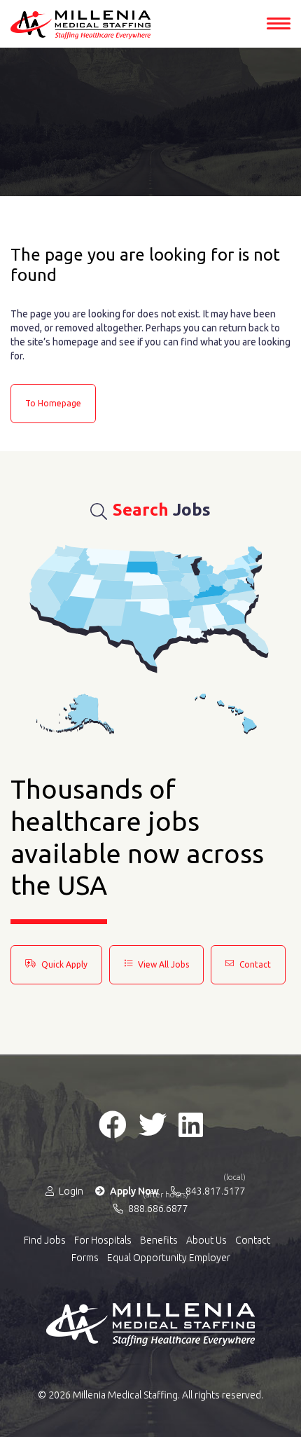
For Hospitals (103, 1240)
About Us (206, 1240)
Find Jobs (45, 1240)
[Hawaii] (225, 714)
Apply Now (133, 1191)
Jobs (162, 509)
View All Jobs (162, 964)
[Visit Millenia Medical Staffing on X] (153, 1125)
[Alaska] (75, 714)
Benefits (159, 1240)
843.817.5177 (214, 1190)
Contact (254, 964)
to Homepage (53, 403)
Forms (85, 1257)
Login (70, 1191)
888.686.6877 (157, 1208)
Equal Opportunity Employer (168, 1257)
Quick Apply (63, 964)
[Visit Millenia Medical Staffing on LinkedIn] (190, 1125)
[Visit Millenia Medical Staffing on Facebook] (113, 1125)
